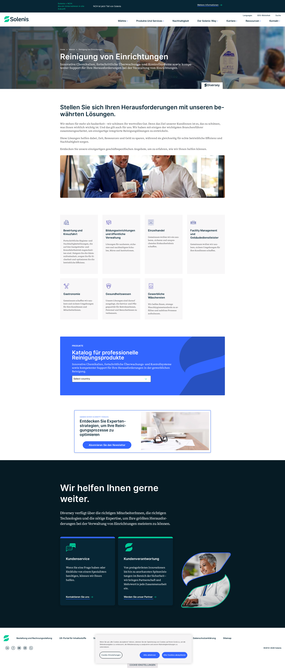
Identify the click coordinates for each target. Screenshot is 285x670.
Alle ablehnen (150, 655)
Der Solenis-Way (207, 20)
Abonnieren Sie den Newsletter (107, 444)
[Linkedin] (7, 648)
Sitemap (227, 638)
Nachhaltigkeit (180, 20)
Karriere (231, 20)
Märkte (122, 20)
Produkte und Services (149, 20)
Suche (278, 15)
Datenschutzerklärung (204, 638)
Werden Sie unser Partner (138, 596)
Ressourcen (253, 20)
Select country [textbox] (81, 378)
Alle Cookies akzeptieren (175, 655)
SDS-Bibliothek (263, 15)
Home (62, 49)
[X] (31, 648)
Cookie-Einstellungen (142, 665)
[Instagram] (25, 648)
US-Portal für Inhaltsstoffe (72, 638)
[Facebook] (13, 648)
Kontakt (274, 20)
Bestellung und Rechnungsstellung (34, 638)
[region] (143, 649)
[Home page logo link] (16, 22)
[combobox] (111, 379)
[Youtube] (19, 648)
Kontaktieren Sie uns (78, 596)
